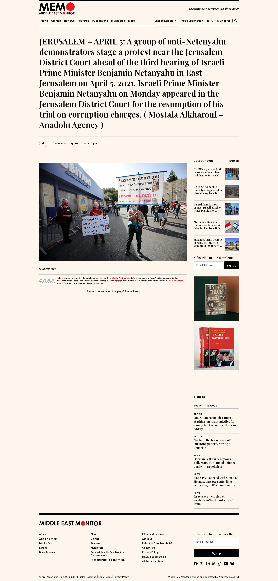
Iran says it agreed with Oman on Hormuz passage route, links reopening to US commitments (216, 481)
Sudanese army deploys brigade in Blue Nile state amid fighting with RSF (208, 242)
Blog (93, 534)
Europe (43, 547)
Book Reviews (47, 552)
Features (83, 20)
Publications (100, 20)
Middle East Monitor (121, 278)
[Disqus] (113, 338)
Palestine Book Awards (155, 543)
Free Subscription (192, 20)
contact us (98, 283)
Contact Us (148, 547)
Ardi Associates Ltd (229, 577)
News (44, 20)
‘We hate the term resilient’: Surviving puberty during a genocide (212, 444)
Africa (42, 534)
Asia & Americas (48, 538)
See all (234, 160)
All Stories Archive (152, 561)
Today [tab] (198, 405)
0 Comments (58, 143)
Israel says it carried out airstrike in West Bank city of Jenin (213, 500)
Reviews (69, 20)
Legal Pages (105, 577)
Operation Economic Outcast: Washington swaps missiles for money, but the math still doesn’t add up (216, 423)
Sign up (231, 265)
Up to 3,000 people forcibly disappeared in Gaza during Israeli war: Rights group (208, 190)
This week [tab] (210, 405)
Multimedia (118, 20)
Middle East (45, 543)
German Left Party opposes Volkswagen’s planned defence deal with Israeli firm (215, 462)
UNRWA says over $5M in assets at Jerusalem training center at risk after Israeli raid (207, 172)
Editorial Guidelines (153, 534)
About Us (147, 538)
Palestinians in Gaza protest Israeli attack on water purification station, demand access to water (208, 207)
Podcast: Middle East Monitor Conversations (107, 553)
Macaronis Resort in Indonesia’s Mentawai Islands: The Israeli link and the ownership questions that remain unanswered (208, 225)
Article (198, 414)
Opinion (56, 20)
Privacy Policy (150, 552)
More (131, 20)
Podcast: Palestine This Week (108, 559)
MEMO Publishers (152, 556)
